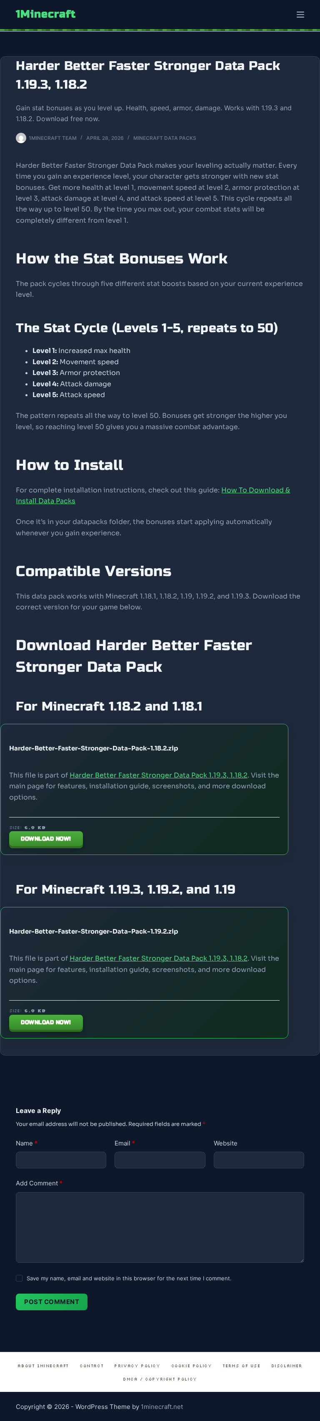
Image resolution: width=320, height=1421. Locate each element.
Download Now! (46, 838)
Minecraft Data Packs (164, 138)
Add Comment (39, 1183)
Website (226, 1143)
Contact (91, 1366)
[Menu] (300, 14)
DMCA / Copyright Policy (160, 1379)
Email (125, 1143)
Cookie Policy (191, 1366)
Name (27, 1143)
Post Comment (51, 1302)
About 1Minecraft (43, 1366)
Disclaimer (286, 1366)
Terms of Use (241, 1366)
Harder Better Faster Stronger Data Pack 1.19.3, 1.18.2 (159, 775)
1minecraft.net (162, 1407)
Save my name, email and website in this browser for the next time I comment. (129, 1278)
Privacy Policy (137, 1366)
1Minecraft (46, 14)
